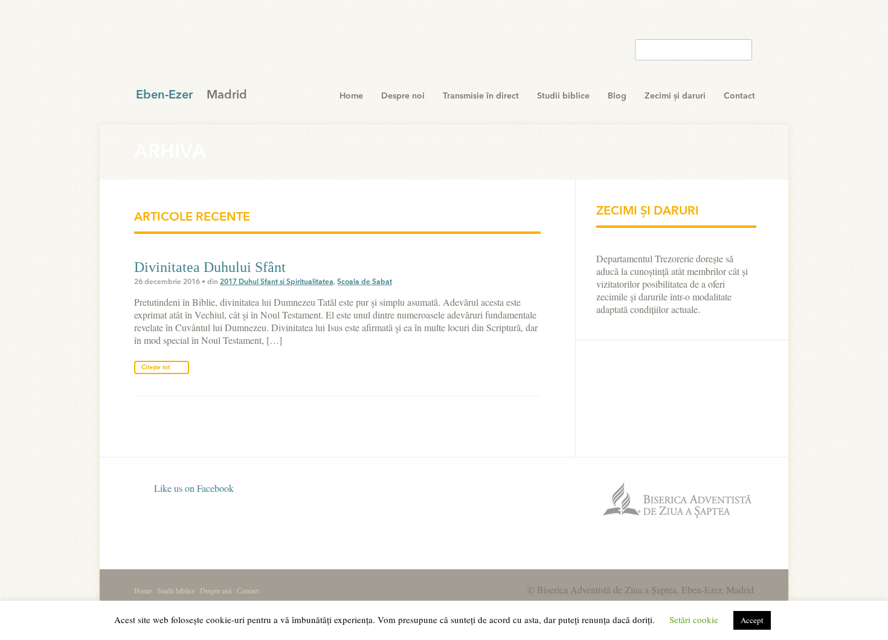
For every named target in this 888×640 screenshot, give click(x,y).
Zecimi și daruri (675, 96)
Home (351, 96)
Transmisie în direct (481, 96)
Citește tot (155, 367)
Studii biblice (563, 96)
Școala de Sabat (364, 282)
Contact (739, 96)
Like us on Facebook (193, 488)
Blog (617, 96)
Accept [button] (752, 620)
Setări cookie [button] (693, 619)
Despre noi (403, 96)
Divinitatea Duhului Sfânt (210, 267)
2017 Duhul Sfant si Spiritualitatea (276, 282)
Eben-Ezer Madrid (217, 48)
